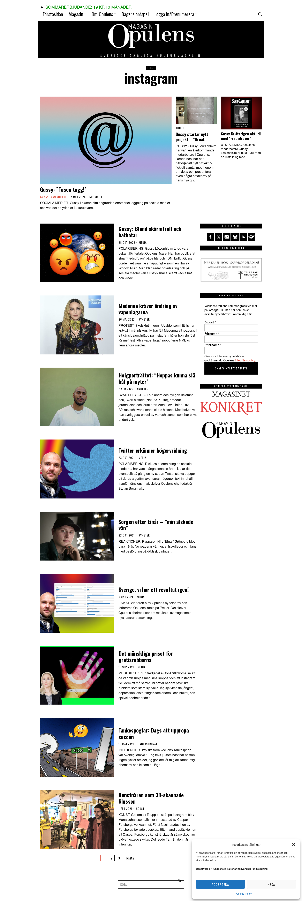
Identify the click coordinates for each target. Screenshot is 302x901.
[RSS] (243, 237)
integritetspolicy (245, 360)
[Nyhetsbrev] (251, 237)
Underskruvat (147, 744)
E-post (210, 322)
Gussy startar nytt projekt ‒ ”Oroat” (192, 137)
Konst (180, 128)
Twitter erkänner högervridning (153, 450)
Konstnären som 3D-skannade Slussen (151, 798)
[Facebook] (210, 237)
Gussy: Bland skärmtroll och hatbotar (150, 231)
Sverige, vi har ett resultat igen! (154, 589)
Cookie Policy (244, 893)
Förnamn (211, 333)
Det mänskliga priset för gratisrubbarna (146, 656)
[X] (218, 237)
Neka (271, 884)
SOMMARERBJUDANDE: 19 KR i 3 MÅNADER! (89, 7)
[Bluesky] (235, 237)
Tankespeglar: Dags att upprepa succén (154, 733)
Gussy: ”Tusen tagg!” (63, 189)
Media (143, 242)
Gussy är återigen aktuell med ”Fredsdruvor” (241, 136)
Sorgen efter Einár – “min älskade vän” (156, 524)
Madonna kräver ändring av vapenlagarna (148, 308)
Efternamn (212, 345)
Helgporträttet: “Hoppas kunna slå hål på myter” (157, 378)
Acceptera (220, 884)
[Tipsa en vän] (227, 237)
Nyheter (144, 319)
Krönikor (95, 197)
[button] (294, 844)
